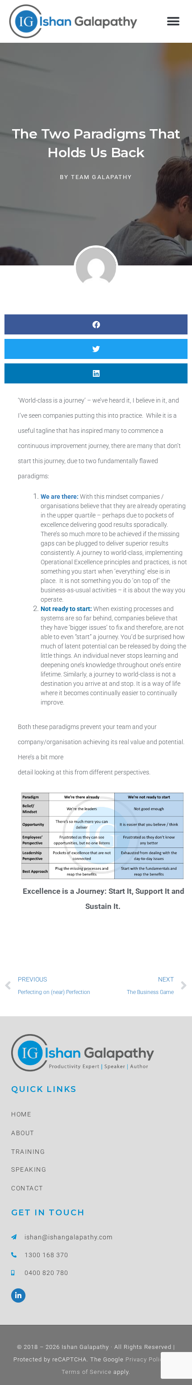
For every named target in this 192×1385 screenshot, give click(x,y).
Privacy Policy (145, 1359)
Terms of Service (87, 1372)
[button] (173, 21)
